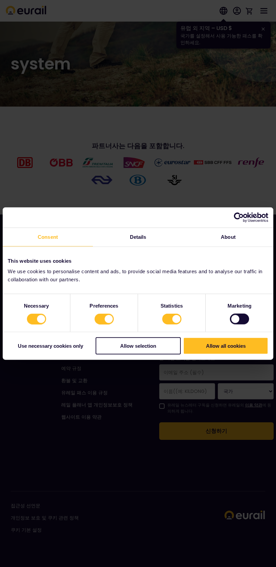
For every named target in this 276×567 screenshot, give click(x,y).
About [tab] (228, 236)
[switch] (104, 318)
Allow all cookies (226, 346)
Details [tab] (138, 236)
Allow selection (138, 346)
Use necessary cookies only (50, 346)
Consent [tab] (48, 236)
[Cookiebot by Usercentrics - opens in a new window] (238, 217)
